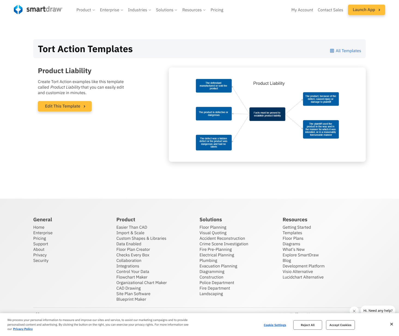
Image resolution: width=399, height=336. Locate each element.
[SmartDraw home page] (38, 9)
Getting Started (297, 227)
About (39, 249)
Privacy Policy (23, 329)
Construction (211, 277)
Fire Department (215, 288)
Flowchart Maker (132, 277)
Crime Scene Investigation (224, 243)
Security (40, 260)
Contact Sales (330, 9)
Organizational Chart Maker (141, 282)
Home (38, 227)
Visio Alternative (298, 271)
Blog (287, 260)
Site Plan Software (133, 293)
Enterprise (43, 232)
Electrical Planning (217, 255)
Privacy (40, 255)
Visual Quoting (213, 232)
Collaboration (128, 260)
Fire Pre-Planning (216, 249)
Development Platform (304, 266)
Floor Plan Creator (133, 249)
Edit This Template (62, 106)
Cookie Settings (275, 325)
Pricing (217, 9)
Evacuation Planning (218, 266)
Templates (292, 232)
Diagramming (212, 271)
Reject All (308, 325)
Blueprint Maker (131, 299)
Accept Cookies (340, 325)
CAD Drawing (128, 288)
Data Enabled (128, 243)
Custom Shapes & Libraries (141, 238)
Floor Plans (293, 238)
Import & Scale (130, 232)
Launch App (364, 9)
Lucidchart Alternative (303, 277)
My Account (302, 9)
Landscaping (211, 293)
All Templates (348, 50)
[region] (199, 324)
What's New (294, 249)
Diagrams (291, 243)
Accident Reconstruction (222, 238)
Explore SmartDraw (301, 255)
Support (40, 243)
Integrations (127, 266)
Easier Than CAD (131, 227)
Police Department (217, 282)
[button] (85, 10)
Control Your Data (132, 271)
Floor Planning (213, 227)
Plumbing (208, 260)
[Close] (392, 324)
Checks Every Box (132, 255)
